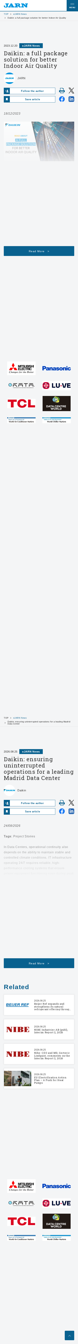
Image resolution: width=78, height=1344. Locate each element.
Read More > (39, 251)
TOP (6, 14)
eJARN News (20, 14)
